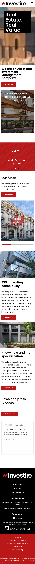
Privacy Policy (17, 537)
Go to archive (10, 414)
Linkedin (19, 518)
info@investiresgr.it (17, 492)
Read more (7, 441)
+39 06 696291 (17, 489)
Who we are (9, 84)
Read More (16, 222)
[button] (15, 168)
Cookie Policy (17, 546)
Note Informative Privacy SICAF (18, 543)
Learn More (9, 195)
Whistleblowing (17, 549)
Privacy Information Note (17, 540)
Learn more (9, 318)
